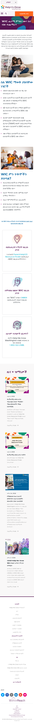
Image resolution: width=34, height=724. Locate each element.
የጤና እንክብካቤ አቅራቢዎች (17, 639)
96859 (24, 298)
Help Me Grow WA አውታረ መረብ (17, 668)
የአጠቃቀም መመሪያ (17, 709)
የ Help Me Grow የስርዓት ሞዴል (17, 664)
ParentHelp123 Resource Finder (17, 715)
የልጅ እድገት (17, 621)
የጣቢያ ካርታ (17, 712)
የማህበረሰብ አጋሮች (17, 643)
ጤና (17, 611)
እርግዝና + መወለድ (17, 629)
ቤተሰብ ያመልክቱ (17, 646)
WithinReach (17, 713)
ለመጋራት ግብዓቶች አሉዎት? (17, 650)
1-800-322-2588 (17, 345)
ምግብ (17, 614)
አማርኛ (8, 2)
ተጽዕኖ (17, 675)
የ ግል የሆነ (17, 710)
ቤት (17, 706)
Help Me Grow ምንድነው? (17, 607)
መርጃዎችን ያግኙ (24, 14)
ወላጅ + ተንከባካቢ (17, 625)
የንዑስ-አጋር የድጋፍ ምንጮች (17, 671)
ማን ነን (17, 661)
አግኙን (17, 707)
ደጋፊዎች (17, 678)
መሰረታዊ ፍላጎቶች (17, 618)
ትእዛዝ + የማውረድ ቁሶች (17, 653)
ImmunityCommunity (17, 716)
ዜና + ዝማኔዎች (17, 682)
